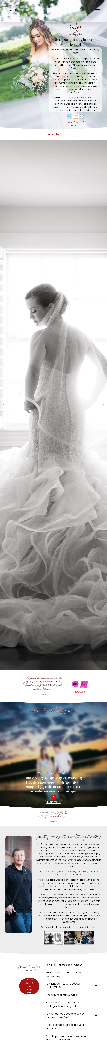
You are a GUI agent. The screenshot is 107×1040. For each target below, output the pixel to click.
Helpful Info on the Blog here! (29, 986)
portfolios (79, 97)
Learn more (53, 801)
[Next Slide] (102, 405)
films (89, 97)
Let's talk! (53, 134)
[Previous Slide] (5, 405)
